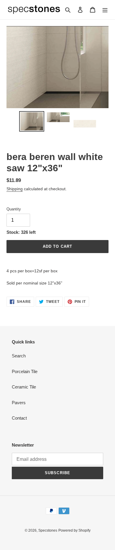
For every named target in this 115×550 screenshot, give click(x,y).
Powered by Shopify (74, 530)
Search (19, 355)
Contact (19, 418)
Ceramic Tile (24, 386)
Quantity (13, 209)
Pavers (19, 402)
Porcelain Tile (24, 371)
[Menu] (105, 9)
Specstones (47, 530)
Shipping (14, 188)
